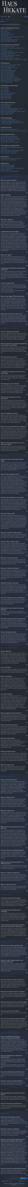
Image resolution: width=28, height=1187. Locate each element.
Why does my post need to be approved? (10, 80)
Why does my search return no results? (10, 137)
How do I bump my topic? (6, 82)
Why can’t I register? (5, 32)
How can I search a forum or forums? (9, 136)
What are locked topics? (6, 97)
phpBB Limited (15, 1120)
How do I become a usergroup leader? (9, 110)
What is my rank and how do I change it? (10, 58)
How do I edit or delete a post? (8, 66)
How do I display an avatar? (7, 56)
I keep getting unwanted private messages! (10, 121)
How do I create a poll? (6, 69)
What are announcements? (7, 94)
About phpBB (24, 1123)
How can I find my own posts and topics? (10, 141)
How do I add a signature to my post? (9, 67)
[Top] (26, 192)
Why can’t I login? (5, 35)
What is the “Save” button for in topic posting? (11, 79)
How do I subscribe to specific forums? (9, 151)
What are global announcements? (8, 93)
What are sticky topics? (6, 96)
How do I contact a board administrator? (10, 171)
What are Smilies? (5, 90)
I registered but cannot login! (7, 34)
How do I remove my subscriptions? (9, 153)
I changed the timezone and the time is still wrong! (12, 52)
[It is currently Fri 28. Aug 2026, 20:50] (26, 21)
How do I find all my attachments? (8, 160)
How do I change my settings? (7, 46)
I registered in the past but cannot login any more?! (12, 36)
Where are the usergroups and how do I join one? (12, 108)
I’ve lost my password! (6, 38)
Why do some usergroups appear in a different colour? (13, 111)
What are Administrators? (6, 104)
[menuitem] (21, 1181)
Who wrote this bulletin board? (7, 165)
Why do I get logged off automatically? (9, 39)
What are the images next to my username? (11, 55)
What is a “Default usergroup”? (7, 112)
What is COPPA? (5, 31)
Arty (15, 1184)
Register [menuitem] (27, 17)
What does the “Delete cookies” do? (9, 41)
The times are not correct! (6, 51)
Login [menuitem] (25, 17)
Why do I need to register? (7, 29)
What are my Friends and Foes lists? (9, 129)
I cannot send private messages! (8, 119)
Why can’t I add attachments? (7, 74)
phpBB (16, 392)
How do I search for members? (8, 140)
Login (2, 19)
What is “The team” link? (6, 114)
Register (8, 19)
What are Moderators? (6, 105)
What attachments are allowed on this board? (11, 158)
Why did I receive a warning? (7, 76)
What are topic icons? (6, 98)
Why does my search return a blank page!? (10, 139)
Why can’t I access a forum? (7, 73)
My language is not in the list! (7, 53)
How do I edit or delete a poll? (7, 72)
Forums (9, 17)
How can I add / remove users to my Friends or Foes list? (14, 130)
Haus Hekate (4, 16)
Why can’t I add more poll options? (8, 70)
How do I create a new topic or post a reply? (11, 64)
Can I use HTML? (5, 88)
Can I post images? (5, 91)
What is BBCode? (5, 87)
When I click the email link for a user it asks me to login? (13, 59)
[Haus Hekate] (14, 7)
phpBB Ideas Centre (9, 1133)
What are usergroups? (6, 107)
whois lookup (21, 1147)
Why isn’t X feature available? (7, 166)
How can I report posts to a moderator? (9, 77)
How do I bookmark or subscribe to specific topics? (12, 150)
